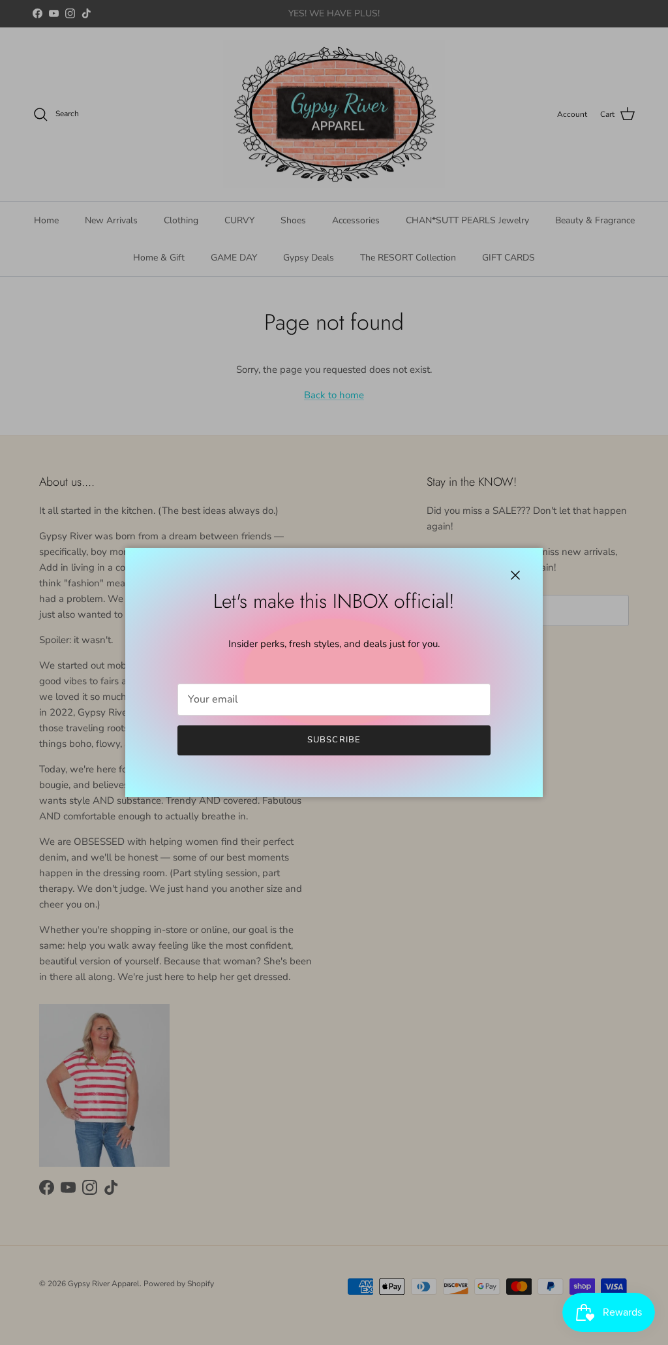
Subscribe (333, 740)
